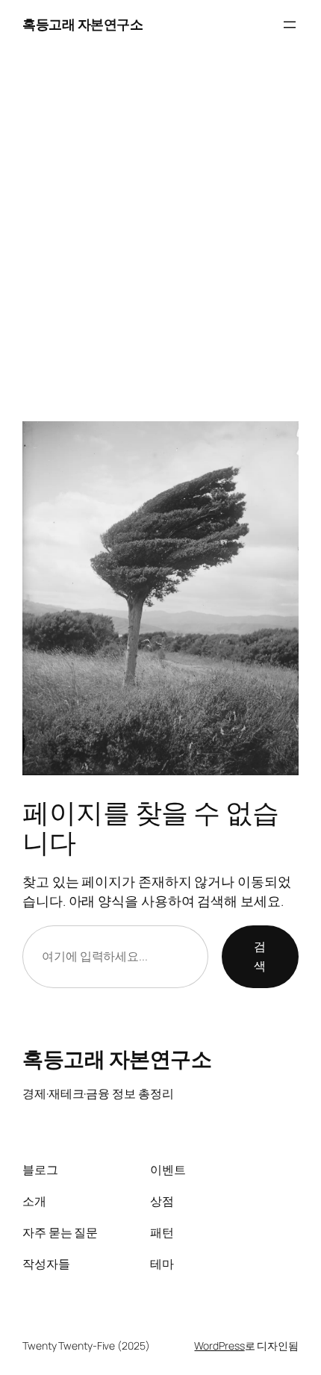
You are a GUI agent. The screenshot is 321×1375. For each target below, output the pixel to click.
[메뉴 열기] (290, 25)
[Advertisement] (160, 224)
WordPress (219, 1345)
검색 (260, 956)
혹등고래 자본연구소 (82, 24)
